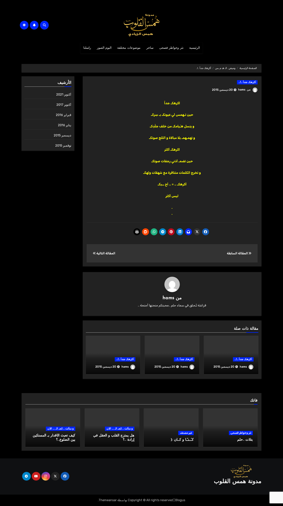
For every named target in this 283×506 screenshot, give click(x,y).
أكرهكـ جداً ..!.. (247, 82)
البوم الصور (104, 48)
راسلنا (87, 48)
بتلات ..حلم (245, 440)
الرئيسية (194, 48)
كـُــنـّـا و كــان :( (182, 440)
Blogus (180, 500)
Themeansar (108, 500)
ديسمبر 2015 (62, 135)
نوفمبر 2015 (63, 145)
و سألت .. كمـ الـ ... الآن (119, 428)
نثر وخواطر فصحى (171, 48)
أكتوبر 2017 (63, 105)
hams (241, 89)
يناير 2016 (64, 125)
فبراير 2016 (63, 115)
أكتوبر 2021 (63, 94)
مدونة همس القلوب (237, 482)
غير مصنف (186, 433)
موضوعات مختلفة (129, 48)
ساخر (149, 48)
